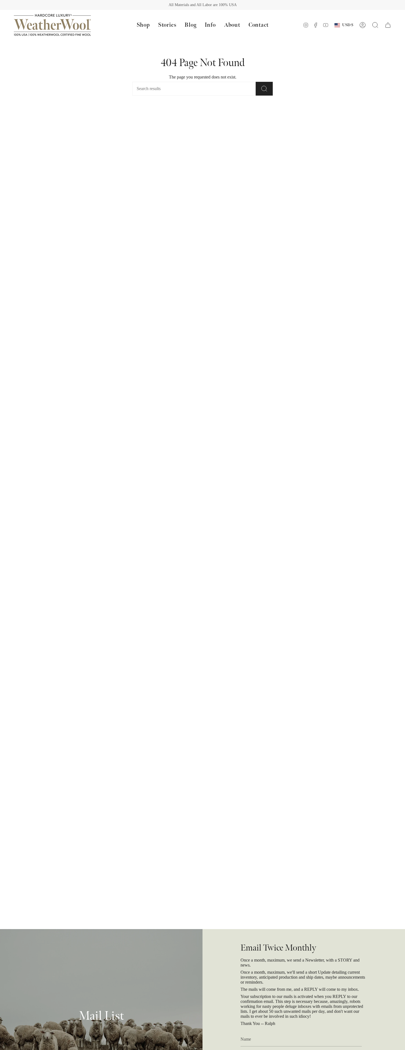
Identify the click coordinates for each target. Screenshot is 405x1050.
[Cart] (388, 25)
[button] (143, 25)
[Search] (264, 89)
